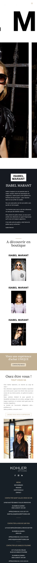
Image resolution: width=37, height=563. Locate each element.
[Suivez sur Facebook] (15, 475)
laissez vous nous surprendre (18, 415)
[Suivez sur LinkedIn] (22, 475)
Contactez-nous (18, 365)
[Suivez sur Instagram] (18, 475)
